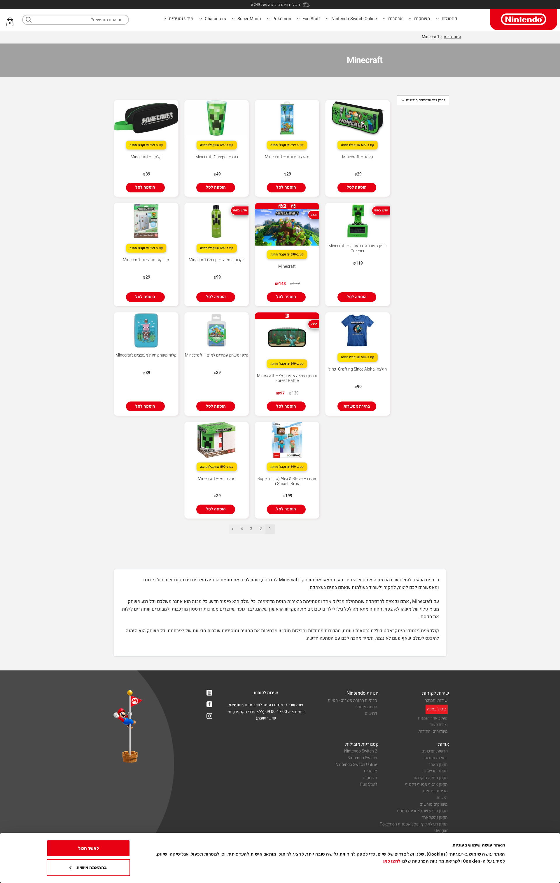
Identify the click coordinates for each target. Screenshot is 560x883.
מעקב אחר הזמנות (433, 718)
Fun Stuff (368, 784)
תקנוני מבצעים (436, 771)
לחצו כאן (392, 861)
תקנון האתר (438, 765)
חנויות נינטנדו (366, 707)
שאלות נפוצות (436, 758)
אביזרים (370, 771)
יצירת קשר (439, 725)
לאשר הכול (88, 848)
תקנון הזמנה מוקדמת (431, 778)
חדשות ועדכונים (434, 751)
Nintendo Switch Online (356, 765)
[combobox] (75, 20)
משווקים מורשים (434, 804)
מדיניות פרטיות (435, 791)
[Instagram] (209, 716)
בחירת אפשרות (357, 406)
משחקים (370, 778)
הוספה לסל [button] (357, 187)
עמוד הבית (452, 37)
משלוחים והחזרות (433, 731)
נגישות (442, 798)
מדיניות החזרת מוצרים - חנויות (352, 700)
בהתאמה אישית (91, 867)
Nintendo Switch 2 (360, 751)
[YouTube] (209, 693)
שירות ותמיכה (436, 700)
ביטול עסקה (436, 709)
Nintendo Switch (362, 758)
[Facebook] (209, 704)
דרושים (371, 713)
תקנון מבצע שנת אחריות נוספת (422, 811)
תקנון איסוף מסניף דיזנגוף (426, 784)
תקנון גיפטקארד (435, 817)
